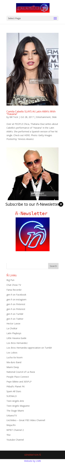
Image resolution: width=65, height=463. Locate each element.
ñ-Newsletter (32, 213)
